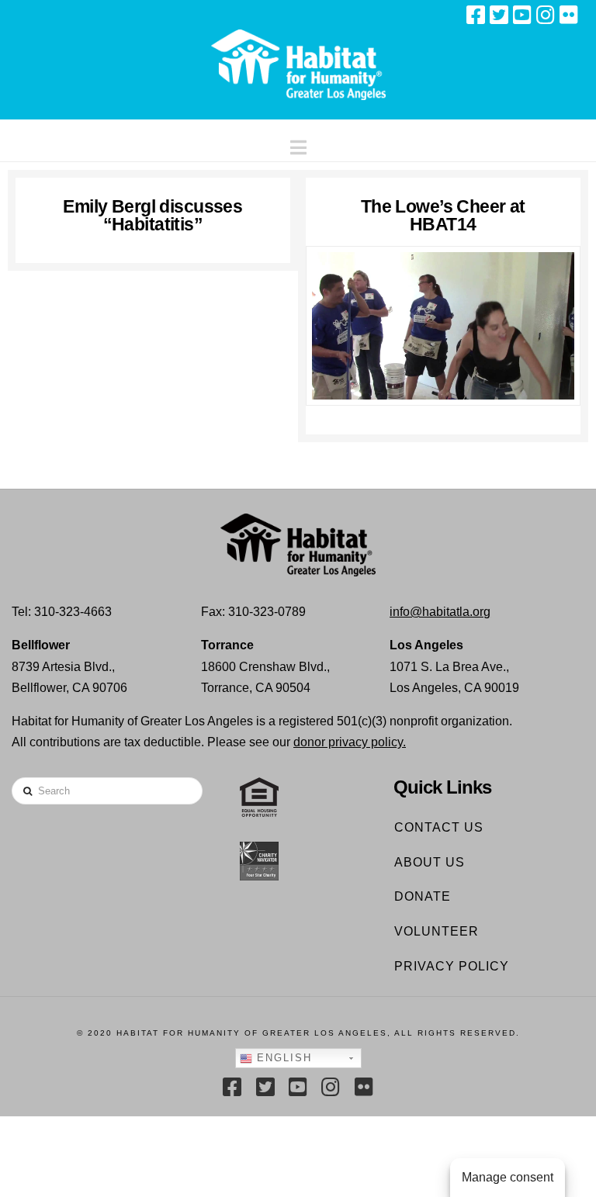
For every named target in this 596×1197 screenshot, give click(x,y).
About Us (429, 862)
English (282, 1058)
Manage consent (507, 1177)
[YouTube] (522, 14)
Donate (422, 896)
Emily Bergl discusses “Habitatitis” (152, 215)
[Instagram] (545, 14)
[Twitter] (499, 14)
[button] (298, 143)
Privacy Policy (451, 966)
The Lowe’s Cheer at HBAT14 (443, 215)
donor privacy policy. (349, 742)
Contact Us (438, 827)
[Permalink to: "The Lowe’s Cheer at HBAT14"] (443, 326)
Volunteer (436, 931)
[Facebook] (475, 14)
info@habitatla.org (440, 611)
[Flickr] (569, 14)
